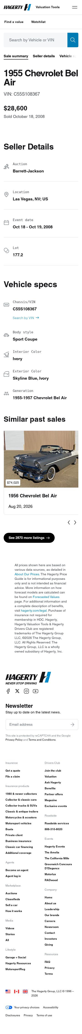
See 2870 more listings (26, 538)
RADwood (51, 880)
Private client (14, 835)
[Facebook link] (8, 691)
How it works (13, 910)
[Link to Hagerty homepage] (28, 678)
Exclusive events (56, 806)
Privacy (50, 967)
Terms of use (44, 1015)
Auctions (11, 893)
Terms (49, 973)
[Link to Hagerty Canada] (16, 991)
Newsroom (52, 926)
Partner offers (54, 794)
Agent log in (13, 876)
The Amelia (52, 852)
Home (48, 897)
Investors (51, 938)
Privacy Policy (14, 739)
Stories (10, 934)
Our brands (52, 915)
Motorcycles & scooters (21, 817)
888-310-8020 (53, 829)
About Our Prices (27, 574)
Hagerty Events (55, 846)
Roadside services (57, 823)
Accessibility (50, 1007)
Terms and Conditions (42, 739)
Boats (9, 829)
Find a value (13, 22)
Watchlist (38, 22)
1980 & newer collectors (21, 793)
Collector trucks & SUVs (21, 805)
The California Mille (57, 858)
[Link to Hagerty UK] (25, 991)
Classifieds (12, 899)
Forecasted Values (46, 597)
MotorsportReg (15, 969)
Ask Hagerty (53, 782)
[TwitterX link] (17, 691)
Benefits (50, 788)
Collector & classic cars (21, 799)
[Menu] (74, 7)
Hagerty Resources (18, 963)
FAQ (47, 961)
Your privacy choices (26, 1007)
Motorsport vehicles (18, 823)
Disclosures (12, 1015)
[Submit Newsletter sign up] (72, 724)
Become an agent (16, 870)
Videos (9, 928)
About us (50, 903)
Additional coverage (18, 852)
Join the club (53, 770)
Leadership (52, 909)
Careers (50, 920)
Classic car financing (19, 846)
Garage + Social (15, 957)
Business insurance (18, 841)
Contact (50, 932)
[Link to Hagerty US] (7, 991)
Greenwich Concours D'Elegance (58, 866)
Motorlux (50, 874)
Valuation (50, 776)
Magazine (51, 800)
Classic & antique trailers (21, 811)
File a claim (12, 776)
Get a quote (12, 770)
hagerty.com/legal (34, 610)
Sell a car (11, 905)
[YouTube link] (35, 691)
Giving (49, 944)
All (7, 940)
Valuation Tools (48, 7)
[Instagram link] (26, 691)
